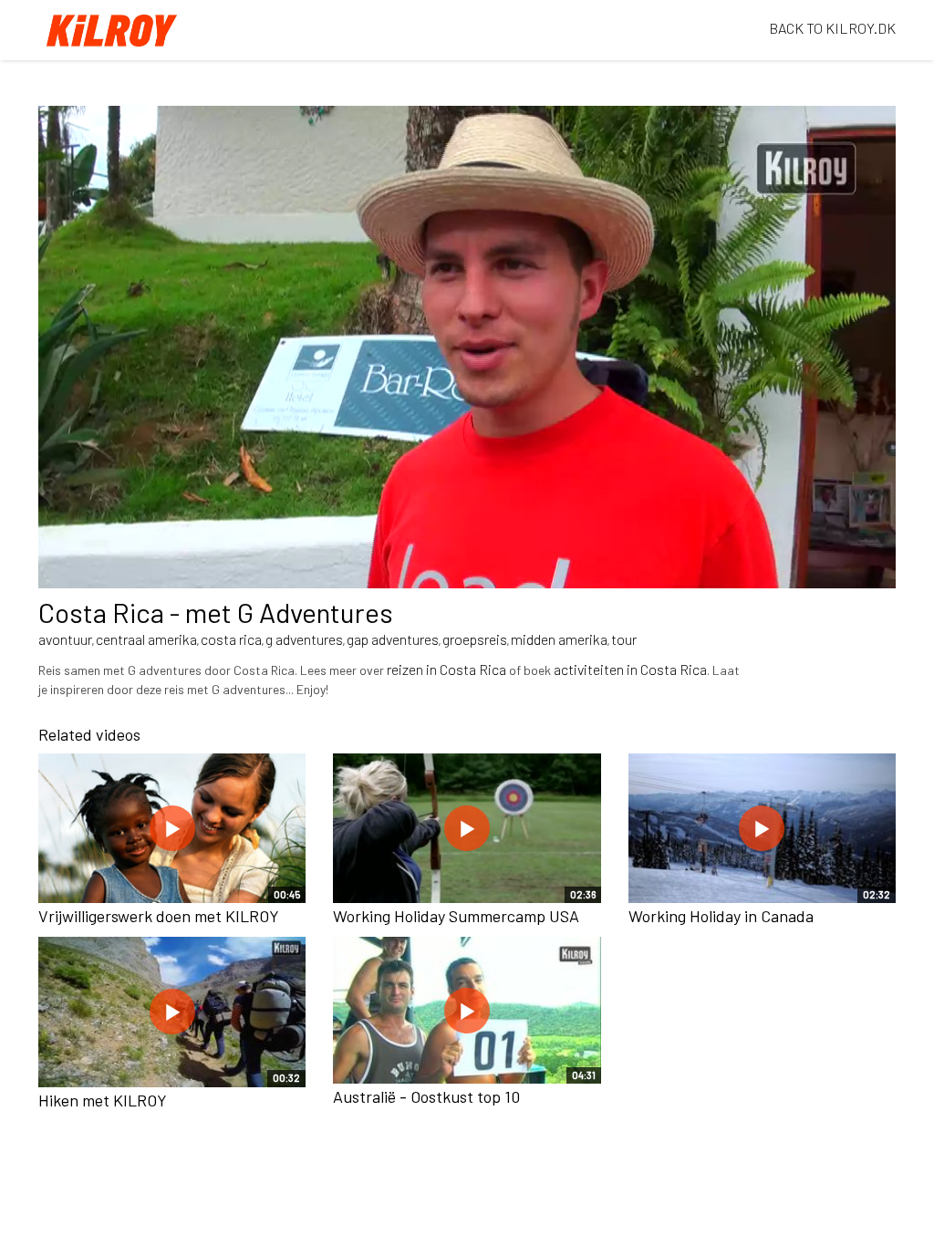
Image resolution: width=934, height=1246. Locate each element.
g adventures (304, 639)
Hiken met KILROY (102, 1100)
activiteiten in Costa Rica (630, 669)
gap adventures (393, 639)
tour (624, 639)
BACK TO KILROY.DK (832, 27)
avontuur (65, 639)
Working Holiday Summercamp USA (456, 916)
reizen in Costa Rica (446, 669)
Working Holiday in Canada (721, 916)
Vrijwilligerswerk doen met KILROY (158, 916)
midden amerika (559, 639)
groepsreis (474, 639)
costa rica (231, 639)
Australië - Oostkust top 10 (426, 1096)
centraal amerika (146, 639)
